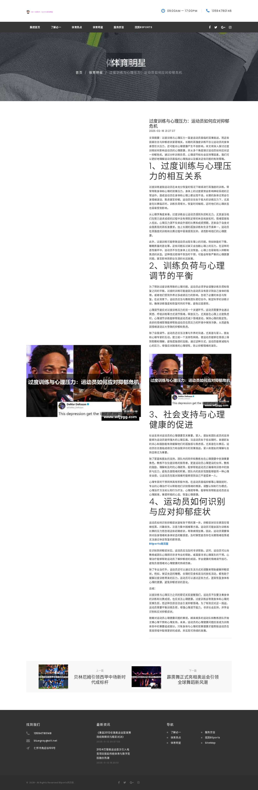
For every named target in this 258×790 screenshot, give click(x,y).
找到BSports (143, 27)
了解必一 (56, 27)
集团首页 (35, 27)
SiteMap (210, 743)
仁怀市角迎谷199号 (45, 748)
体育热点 (77, 27)
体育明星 (98, 27)
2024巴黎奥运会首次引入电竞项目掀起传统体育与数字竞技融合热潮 (113, 754)
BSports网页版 (66, 782)
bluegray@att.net (45, 740)
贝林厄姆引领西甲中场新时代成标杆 (100, 679)
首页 (79, 72)
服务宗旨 (119, 27)
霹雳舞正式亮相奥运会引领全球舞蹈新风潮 (193, 679)
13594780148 (222, 10)
